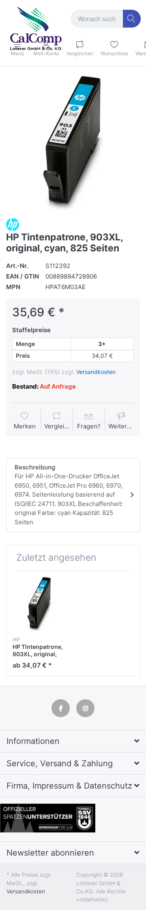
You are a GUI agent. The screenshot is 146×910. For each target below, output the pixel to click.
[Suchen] (132, 19)
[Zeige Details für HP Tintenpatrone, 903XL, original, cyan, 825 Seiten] (40, 604)
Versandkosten (96, 371)
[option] (73, 143)
